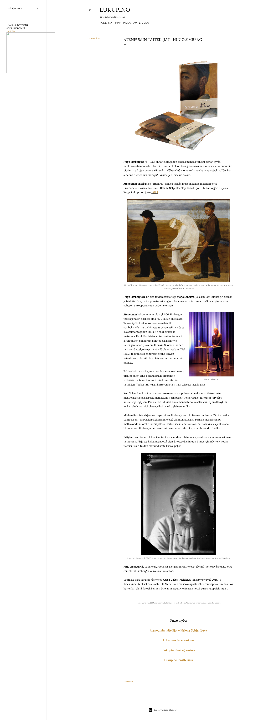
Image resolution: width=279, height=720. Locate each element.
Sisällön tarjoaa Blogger (165, 710)
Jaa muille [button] (93, 38)
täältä (154, 192)
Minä (118, 22)
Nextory (10, 31)
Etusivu (144, 22)
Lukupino (115, 9)
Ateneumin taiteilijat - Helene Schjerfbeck (178, 630)
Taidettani (106, 22)
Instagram (130, 22)
